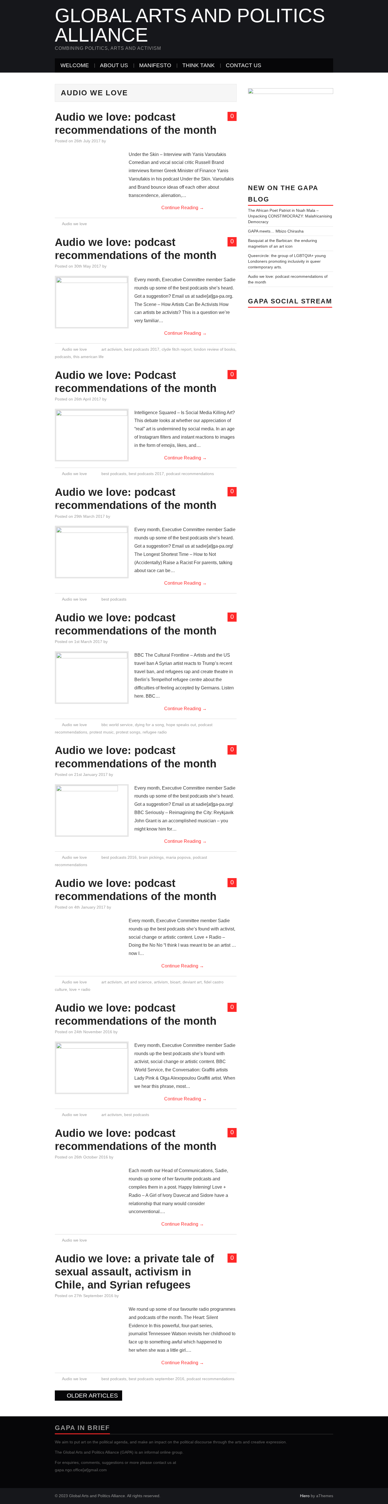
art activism (111, 349)
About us (114, 65)
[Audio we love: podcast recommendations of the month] (91, 291)
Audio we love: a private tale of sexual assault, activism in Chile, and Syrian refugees (134, 1271)
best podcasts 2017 (141, 349)
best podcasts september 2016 (156, 1378)
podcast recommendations (190, 473)
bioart (175, 982)
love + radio (79, 989)
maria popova (178, 857)
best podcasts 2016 (119, 857)
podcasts (63, 356)
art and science (138, 982)
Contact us (243, 65)
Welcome (75, 65)
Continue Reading (182, 207)
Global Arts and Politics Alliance (190, 25)
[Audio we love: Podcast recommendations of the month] (91, 424)
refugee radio (155, 732)
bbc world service (117, 724)
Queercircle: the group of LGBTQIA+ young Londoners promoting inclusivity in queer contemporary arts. (287, 261)
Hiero (305, 1495)
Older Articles (91, 1395)
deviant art (192, 982)
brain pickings (151, 857)
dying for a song (149, 724)
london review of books (214, 349)
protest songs (128, 732)
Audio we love (74, 223)
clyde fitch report (176, 349)
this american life (88, 356)
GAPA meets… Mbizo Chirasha (276, 231)
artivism (161, 982)
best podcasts (113, 473)
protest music (101, 732)
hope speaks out (181, 724)
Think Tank (198, 65)
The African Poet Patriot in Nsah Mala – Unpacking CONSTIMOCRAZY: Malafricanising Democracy (290, 216)
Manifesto (155, 65)
